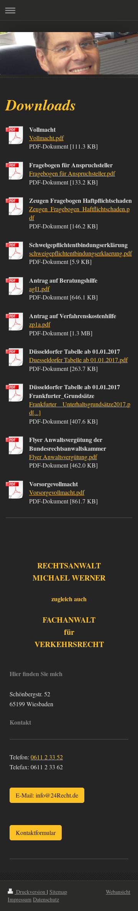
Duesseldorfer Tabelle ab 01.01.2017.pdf (78, 360)
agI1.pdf (39, 289)
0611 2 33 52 (47, 757)
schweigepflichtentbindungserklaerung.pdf (80, 253)
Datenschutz (46, 899)
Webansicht (118, 891)
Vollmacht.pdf (46, 138)
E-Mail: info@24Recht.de (47, 795)
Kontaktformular (36, 832)
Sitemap (58, 891)
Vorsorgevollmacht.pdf (56, 492)
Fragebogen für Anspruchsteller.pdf (72, 173)
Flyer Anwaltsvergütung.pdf (63, 457)
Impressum (19, 899)
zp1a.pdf (39, 324)
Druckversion (31, 891)
